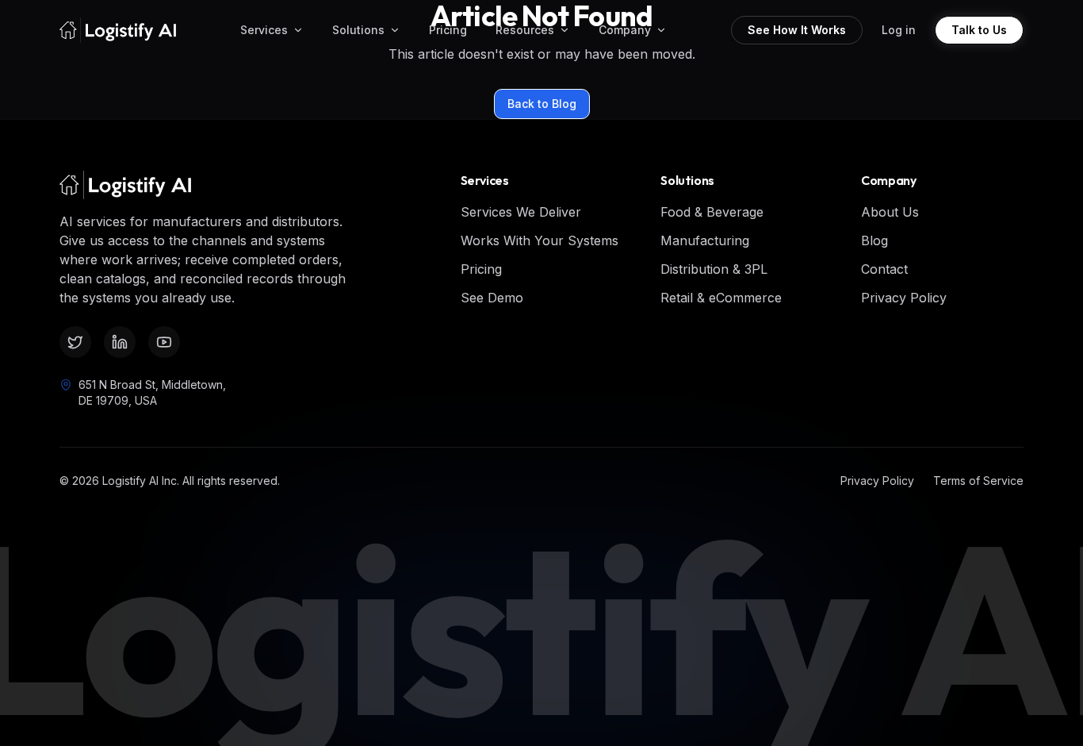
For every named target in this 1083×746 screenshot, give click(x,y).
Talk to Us (979, 30)
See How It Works (797, 30)
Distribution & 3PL (713, 269)
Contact (884, 269)
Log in (899, 30)
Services (264, 30)
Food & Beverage (711, 212)
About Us (890, 212)
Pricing (448, 30)
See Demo (492, 298)
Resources (525, 30)
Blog (874, 240)
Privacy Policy (904, 298)
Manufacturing (704, 240)
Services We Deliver (521, 212)
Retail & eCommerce (721, 298)
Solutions (358, 30)
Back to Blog (541, 103)
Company (625, 30)
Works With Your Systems (539, 240)
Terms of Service (978, 480)
